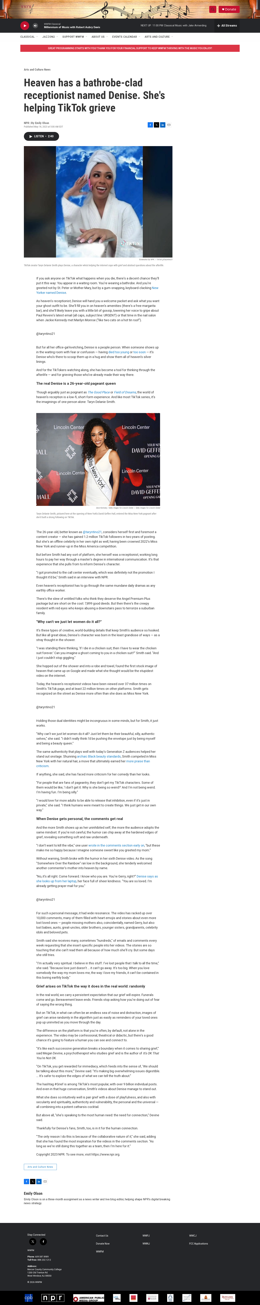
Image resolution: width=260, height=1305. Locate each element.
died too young (118, 352)
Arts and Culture (157, 36)
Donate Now (103, 1243)
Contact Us (102, 1235)
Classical (27, 36)
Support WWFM (73, 36)
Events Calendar (124, 36)
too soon (139, 352)
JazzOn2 (48, 36)
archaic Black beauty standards (99, 756)
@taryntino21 (45, 334)
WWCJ (193, 1235)
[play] (25, 26)
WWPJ (146, 1235)
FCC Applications (198, 1243)
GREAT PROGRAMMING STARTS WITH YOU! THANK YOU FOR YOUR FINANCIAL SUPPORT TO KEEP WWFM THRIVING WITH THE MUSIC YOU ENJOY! (130, 48)
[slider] (41, 25)
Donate (230, 9)
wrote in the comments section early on (116, 845)
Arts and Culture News (37, 69)
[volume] (35, 26)
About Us (98, 36)
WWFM (30, 1250)
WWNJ (146, 1243)
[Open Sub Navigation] (37, 36)
